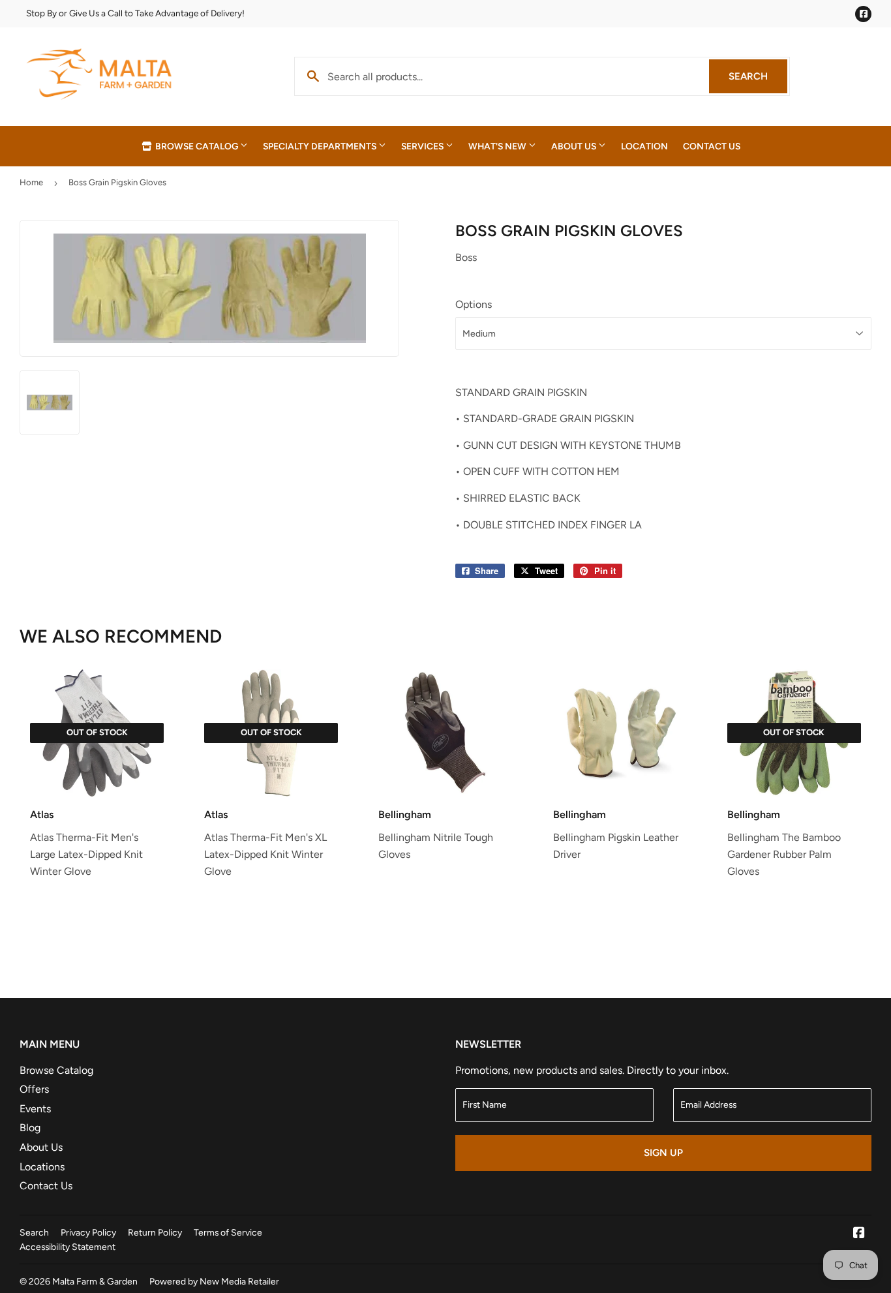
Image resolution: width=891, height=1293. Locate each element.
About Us (574, 146)
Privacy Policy (88, 1232)
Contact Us (711, 146)
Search (758, 76)
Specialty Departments (320, 146)
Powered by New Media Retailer (214, 1281)
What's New (498, 146)
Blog (30, 1127)
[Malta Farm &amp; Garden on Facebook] (859, 1234)
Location (644, 146)
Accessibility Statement (67, 1246)
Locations (42, 1167)
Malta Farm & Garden (95, 1281)
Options (473, 304)
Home (31, 182)
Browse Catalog (196, 146)
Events (35, 1109)
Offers (34, 1089)
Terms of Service (228, 1232)
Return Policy (155, 1232)
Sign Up (663, 1153)
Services (423, 146)
